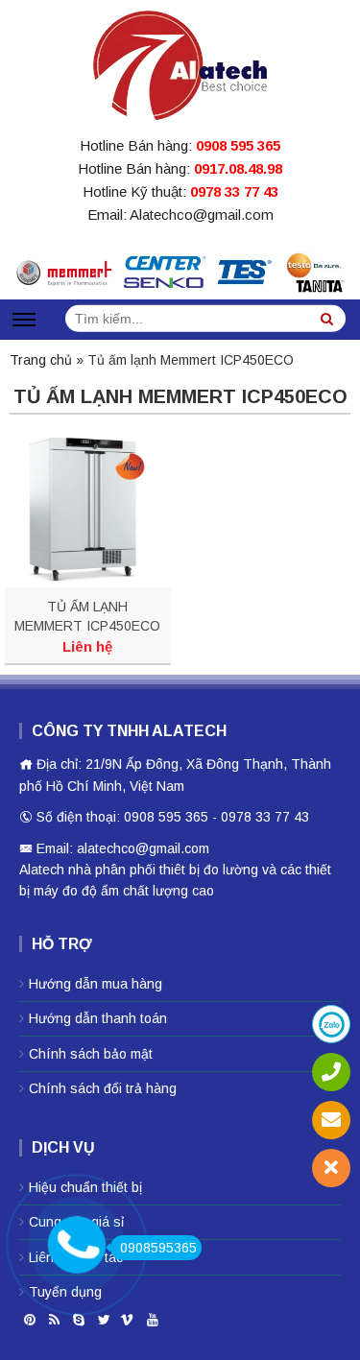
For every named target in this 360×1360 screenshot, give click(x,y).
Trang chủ (41, 360)
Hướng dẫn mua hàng (95, 983)
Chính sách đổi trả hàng (103, 1088)
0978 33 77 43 (234, 191)
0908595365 (158, 1247)
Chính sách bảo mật (91, 1054)
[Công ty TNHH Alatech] (180, 61)
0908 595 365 (238, 145)
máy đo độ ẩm (76, 890)
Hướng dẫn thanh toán (98, 1018)
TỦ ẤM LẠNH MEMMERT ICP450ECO (87, 616)
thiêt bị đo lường (208, 869)
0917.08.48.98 (238, 168)
